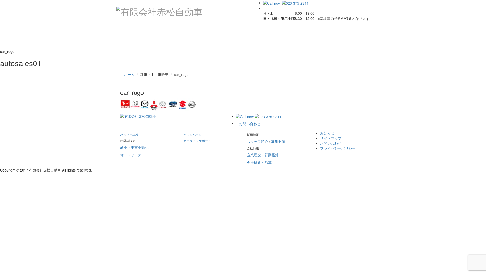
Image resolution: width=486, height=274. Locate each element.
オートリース (130, 154)
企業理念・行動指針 (263, 154)
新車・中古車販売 (134, 147)
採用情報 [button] (314, 29)
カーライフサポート (270, 29)
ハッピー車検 (143, 29)
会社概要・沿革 (259, 162)
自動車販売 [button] (187, 29)
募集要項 (278, 141)
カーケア (225, 29)
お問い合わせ (178, 42)
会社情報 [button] (139, 42)
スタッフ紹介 (257, 141)
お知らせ (327, 132)
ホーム (129, 74)
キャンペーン (193, 134)
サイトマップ (330, 138)
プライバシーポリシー (338, 148)
